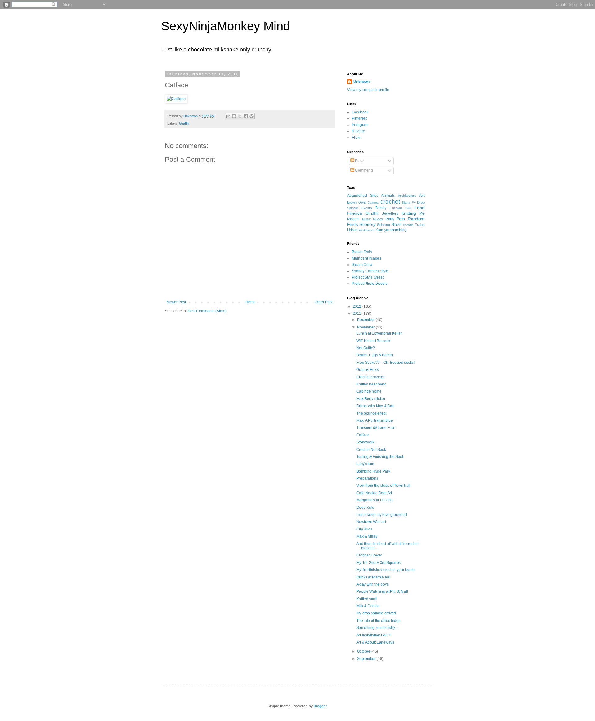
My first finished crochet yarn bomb (385, 570)
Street (396, 224)
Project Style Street (368, 277)
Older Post (324, 302)
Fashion (396, 208)
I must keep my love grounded (381, 514)
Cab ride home (368, 391)
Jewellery (390, 213)
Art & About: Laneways (375, 642)
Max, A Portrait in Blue (374, 420)
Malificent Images (366, 258)
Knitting (408, 213)
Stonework (365, 442)
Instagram (360, 125)
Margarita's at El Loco (374, 500)
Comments (363, 170)
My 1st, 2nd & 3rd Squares (378, 563)
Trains (420, 224)
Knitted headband (371, 384)
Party (390, 219)
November (366, 327)
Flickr (356, 137)
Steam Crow (362, 264)
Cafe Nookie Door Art (374, 493)
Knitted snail (366, 599)
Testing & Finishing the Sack (380, 457)
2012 (357, 306)
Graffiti (184, 123)
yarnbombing (395, 230)
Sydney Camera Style (370, 271)
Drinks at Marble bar (373, 577)
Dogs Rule (365, 507)
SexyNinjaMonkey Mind (225, 26)
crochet (390, 201)
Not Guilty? (365, 348)
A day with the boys (372, 584)
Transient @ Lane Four (375, 427)
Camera (373, 202)
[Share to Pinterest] (252, 116)
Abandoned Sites (362, 195)
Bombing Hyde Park (373, 471)
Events (366, 208)
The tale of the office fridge (378, 620)
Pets (400, 218)
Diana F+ (409, 202)
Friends (354, 213)
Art (422, 195)
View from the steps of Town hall (383, 485)
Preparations (367, 478)
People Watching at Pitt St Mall (382, 591)
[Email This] (228, 116)
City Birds (364, 529)
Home (250, 302)
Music (366, 219)
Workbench (367, 230)
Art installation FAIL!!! (373, 635)
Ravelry (358, 131)
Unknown (361, 82)
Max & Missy (366, 536)
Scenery (367, 224)
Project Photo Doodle (370, 283)
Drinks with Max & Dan (375, 406)
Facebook (360, 112)
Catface (362, 435)
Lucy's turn (365, 464)
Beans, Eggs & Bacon (374, 355)
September (367, 659)
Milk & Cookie (368, 606)
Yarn (379, 230)
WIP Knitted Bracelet (373, 341)
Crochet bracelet (370, 377)
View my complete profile (368, 90)
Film (408, 208)
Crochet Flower (369, 555)
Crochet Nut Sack (371, 449)
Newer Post (176, 302)
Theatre (408, 224)
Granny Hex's (367, 369)
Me (422, 213)
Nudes (378, 219)
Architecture (407, 195)
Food (419, 207)
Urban (352, 230)
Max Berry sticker (370, 399)
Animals (388, 195)
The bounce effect (371, 413)
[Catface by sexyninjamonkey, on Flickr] (176, 98)
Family (380, 208)
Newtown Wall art (371, 522)
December (366, 320)
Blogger (320, 706)
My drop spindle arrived (376, 613)
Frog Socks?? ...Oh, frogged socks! (385, 362)
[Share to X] (240, 116)
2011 (357, 313)
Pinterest (359, 118)
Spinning (383, 224)
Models (353, 219)
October (364, 651)
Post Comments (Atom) (207, 311)
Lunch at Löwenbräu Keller (379, 333)
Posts (359, 161)
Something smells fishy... (377, 628)
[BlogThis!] (234, 116)
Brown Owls (356, 202)
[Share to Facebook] (246, 116)
